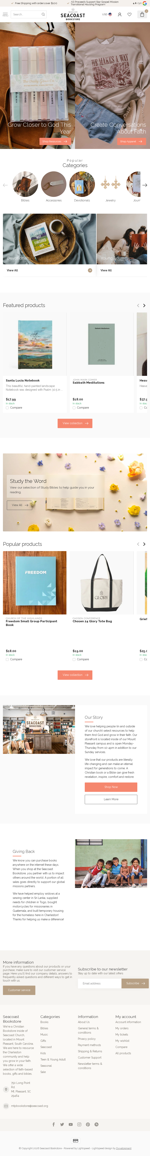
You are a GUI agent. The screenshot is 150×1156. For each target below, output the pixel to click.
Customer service (19, 990)
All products (123, 1053)
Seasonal (46, 1065)
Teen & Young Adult (53, 1059)
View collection (72, 423)
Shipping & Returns (90, 1051)
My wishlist (122, 1040)
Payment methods (89, 1045)
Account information (128, 1022)
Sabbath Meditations (88, 382)
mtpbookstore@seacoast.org (29, 1105)
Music (44, 1034)
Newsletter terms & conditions (90, 1066)
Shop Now (111, 787)
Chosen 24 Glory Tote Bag (92, 621)
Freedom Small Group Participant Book (31, 623)
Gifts (43, 1040)
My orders (122, 1028)
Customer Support (89, 1057)
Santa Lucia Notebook (23, 380)
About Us (84, 1022)
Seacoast (46, 1047)
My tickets (121, 1034)
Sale (43, 1072)
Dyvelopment (123, 1148)
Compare (16, 407)
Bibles (44, 1028)
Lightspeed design (102, 1148)
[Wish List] (129, 14)
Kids (43, 1053)
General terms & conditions (88, 1030)
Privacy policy (87, 1038)
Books (44, 1022)
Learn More (111, 799)
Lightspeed (84, 1148)
